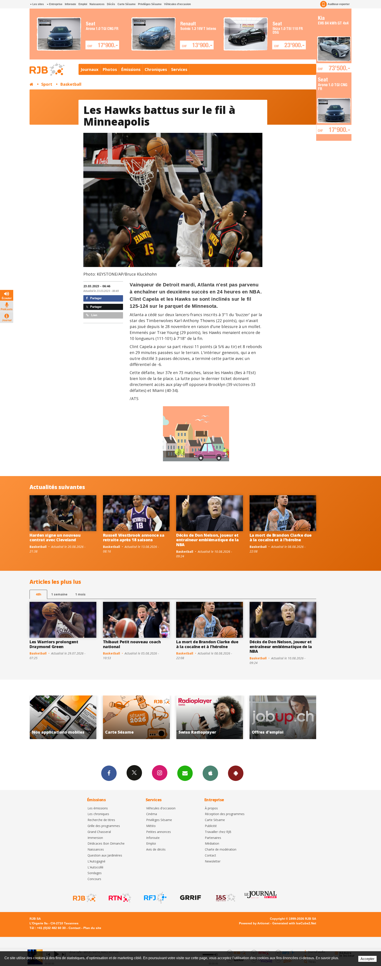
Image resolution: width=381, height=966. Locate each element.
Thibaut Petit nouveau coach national (132, 644)
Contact (210, 855)
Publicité (211, 826)
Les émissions (98, 808)
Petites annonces (158, 832)
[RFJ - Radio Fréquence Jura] (155, 897)
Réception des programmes (225, 814)
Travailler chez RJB (218, 832)
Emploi (82, 4)
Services (179, 69)
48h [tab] (38, 594)
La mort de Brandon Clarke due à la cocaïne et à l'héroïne (281, 537)
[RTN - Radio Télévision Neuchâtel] (119, 897)
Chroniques (156, 69)
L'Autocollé (95, 867)
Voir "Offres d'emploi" (193, 717)
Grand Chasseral (99, 832)
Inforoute (70, 4)
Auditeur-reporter (339, 4)
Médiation (212, 843)
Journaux (89, 69)
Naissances (97, 4)
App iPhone (210, 773)
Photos (110, 69)
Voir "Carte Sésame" (46, 717)
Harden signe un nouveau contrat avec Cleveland (55, 537)
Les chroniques (98, 814)
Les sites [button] (38, 4)
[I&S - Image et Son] (225, 897)
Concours (94, 879)
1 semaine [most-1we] (59, 594)
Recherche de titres (101, 820)
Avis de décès (156, 849)
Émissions (130, 69)
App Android (235, 773)
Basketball (70, 84)
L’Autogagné (96, 861)
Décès (111, 4)
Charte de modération (220, 849)
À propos (211, 808)
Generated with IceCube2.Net (294, 923)
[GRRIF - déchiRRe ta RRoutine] (190, 897)
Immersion (95, 838)
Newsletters (185, 773)
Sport (46, 84)
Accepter (367, 959)
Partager (95, 298)
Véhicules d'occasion (177, 4)
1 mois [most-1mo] (80, 594)
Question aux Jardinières (105, 855)
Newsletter (212, 861)
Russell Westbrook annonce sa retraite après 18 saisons (133, 537)
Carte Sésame (127, 4)
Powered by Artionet (254, 923)
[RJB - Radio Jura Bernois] (84, 897)
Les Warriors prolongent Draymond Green (54, 644)
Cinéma (151, 814)
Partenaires (213, 838)
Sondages (95, 873)
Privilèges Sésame (150, 4)
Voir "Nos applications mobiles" (266, 717)
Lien (93, 315)
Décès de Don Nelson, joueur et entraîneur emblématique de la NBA (207, 539)
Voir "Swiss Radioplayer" (120, 717)
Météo (151, 826)
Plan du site (92, 928)
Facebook (109, 773)
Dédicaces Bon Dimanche (106, 843)
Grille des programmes (104, 826)
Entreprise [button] (55, 4)
